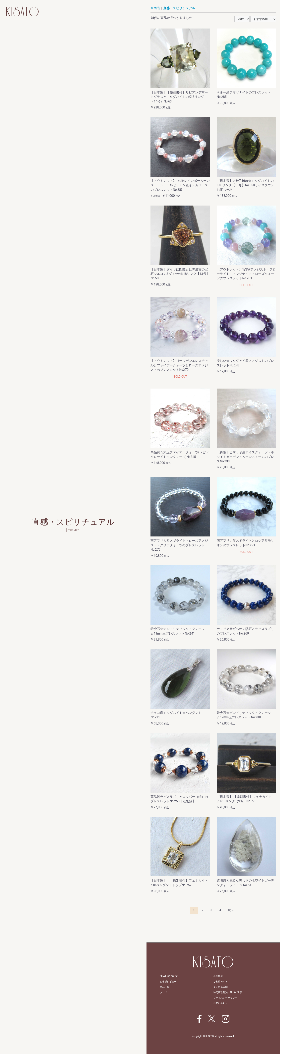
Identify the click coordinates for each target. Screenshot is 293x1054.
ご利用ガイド (220, 981)
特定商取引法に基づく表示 (227, 992)
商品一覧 (164, 987)
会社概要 (218, 976)
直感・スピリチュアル (179, 8)
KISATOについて (169, 976)
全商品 (155, 8)
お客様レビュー (168, 981)
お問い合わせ (220, 1003)
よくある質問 (220, 987)
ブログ (163, 992)
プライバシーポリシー (225, 997)
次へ (231, 910)
